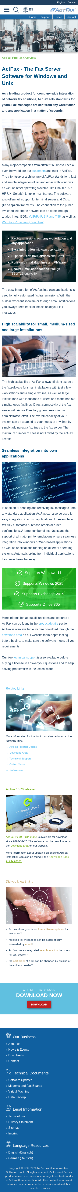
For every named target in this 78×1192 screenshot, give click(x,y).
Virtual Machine (18, 1091)
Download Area (18, 752)
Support (45, 16)
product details (48, 623)
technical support (24, 657)
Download (39, 1004)
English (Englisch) (20, 1152)
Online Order (17, 764)
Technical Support (20, 758)
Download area (19, 845)
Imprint (12, 1133)
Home (33, 16)
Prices (58, 16)
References (16, 770)
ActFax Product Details (23, 746)
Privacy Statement (20, 1122)
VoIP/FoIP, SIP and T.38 (45, 216)
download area (12, 635)
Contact (71, 16)
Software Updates (20, 1080)
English (61, 2)
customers (39, 170)
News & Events (18, 1049)
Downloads (16, 1055)
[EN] (25, 10)
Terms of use (16, 1116)
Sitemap (14, 1127)
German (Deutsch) (20, 1158)
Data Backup (17, 1097)
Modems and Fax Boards (25, 1085)
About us (14, 1043)
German (72, 2)
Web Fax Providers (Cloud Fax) (23, 222)
